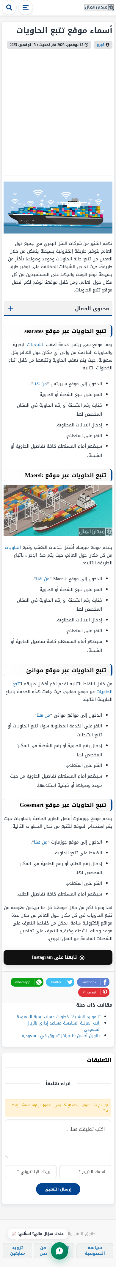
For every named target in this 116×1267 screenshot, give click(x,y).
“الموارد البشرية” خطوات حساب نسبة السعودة (59, 1017)
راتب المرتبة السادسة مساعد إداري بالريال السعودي (63, 1026)
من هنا (40, 384)
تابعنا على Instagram (58, 957)
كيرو (100, 45)
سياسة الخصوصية (95, 1250)
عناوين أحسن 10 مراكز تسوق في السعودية (61, 1036)
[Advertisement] (58, 110)
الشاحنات (36, 344)
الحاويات (13, 547)
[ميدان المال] (99, 8)
